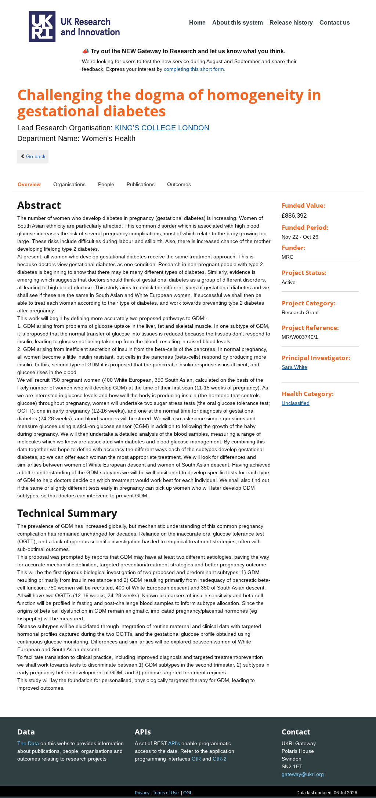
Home (197, 22)
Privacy (142, 792)
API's (174, 743)
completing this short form (194, 69)
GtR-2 (220, 759)
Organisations (69, 184)
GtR (196, 759)
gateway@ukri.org (303, 774)
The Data (28, 743)
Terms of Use (166, 792)
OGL (187, 792)
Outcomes (179, 184)
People (106, 184)
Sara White (294, 367)
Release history (291, 22)
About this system (237, 22)
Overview (29, 184)
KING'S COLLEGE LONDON (162, 128)
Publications (141, 184)
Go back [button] (36, 156)
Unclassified (296, 403)
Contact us (334, 22)
